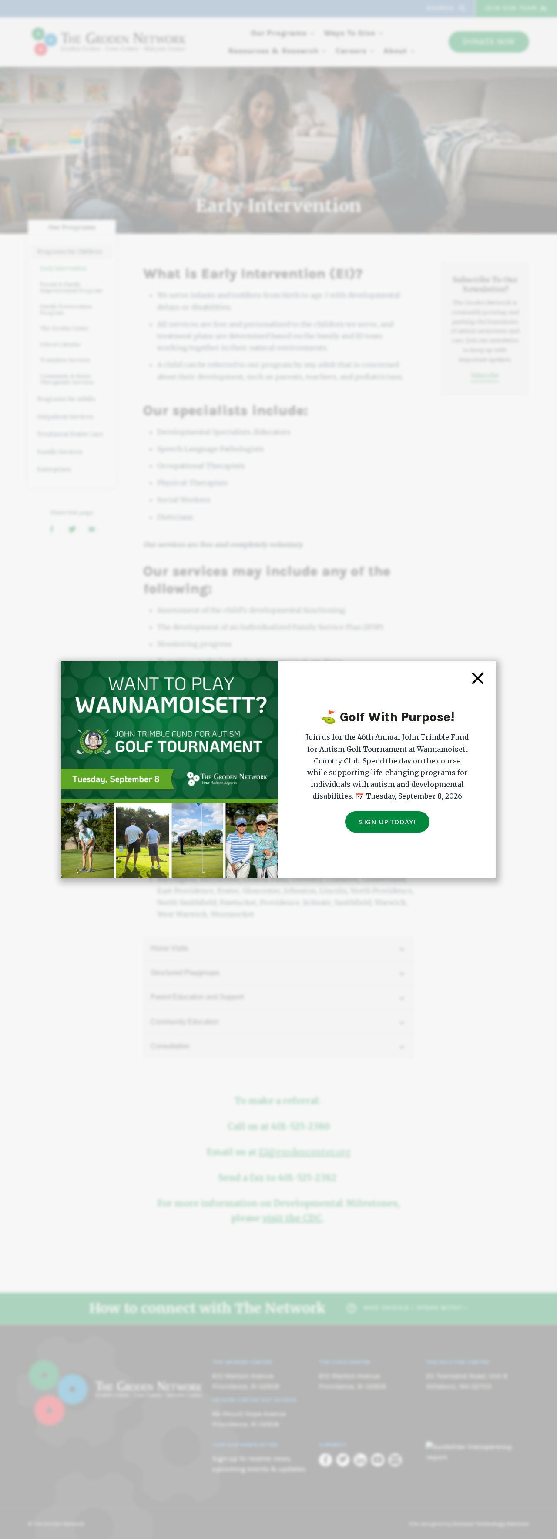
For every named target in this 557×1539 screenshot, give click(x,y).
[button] (478, 677)
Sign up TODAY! (387, 822)
